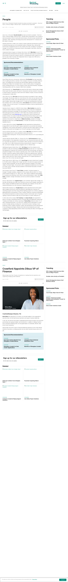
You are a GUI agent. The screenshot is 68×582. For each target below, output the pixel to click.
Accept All (62, 579)
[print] (43, 31)
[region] (34, 580)
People (4, 265)
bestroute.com (18, 114)
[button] (3, 3)
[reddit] (25, 31)
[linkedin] (21, 31)
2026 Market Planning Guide (16, 10)
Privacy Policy (34, 579)
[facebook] (19, 31)
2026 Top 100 (26, 10)
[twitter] (23, 31)
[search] (5, 3)
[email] (26, 31)
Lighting (56, 10)
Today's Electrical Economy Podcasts (38, 10)
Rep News (51, 10)
